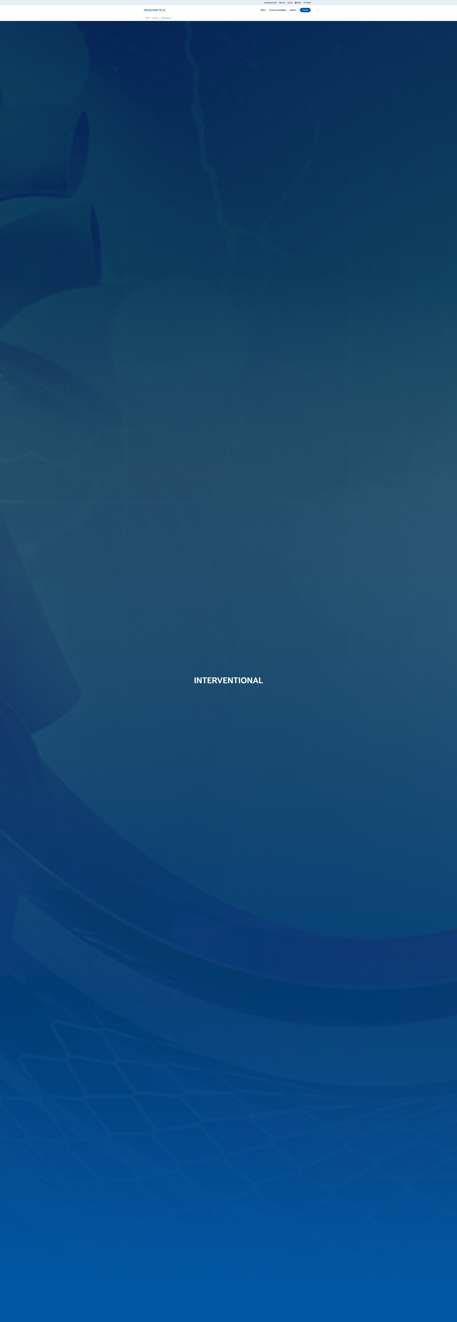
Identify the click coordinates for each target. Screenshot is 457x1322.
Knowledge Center (271, 3)
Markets (293, 10)
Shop (299, 2)
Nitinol (263, 10)
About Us (282, 3)
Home (147, 18)
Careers (290, 3)
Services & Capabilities (277, 10)
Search (308, 2)
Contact (305, 10)
